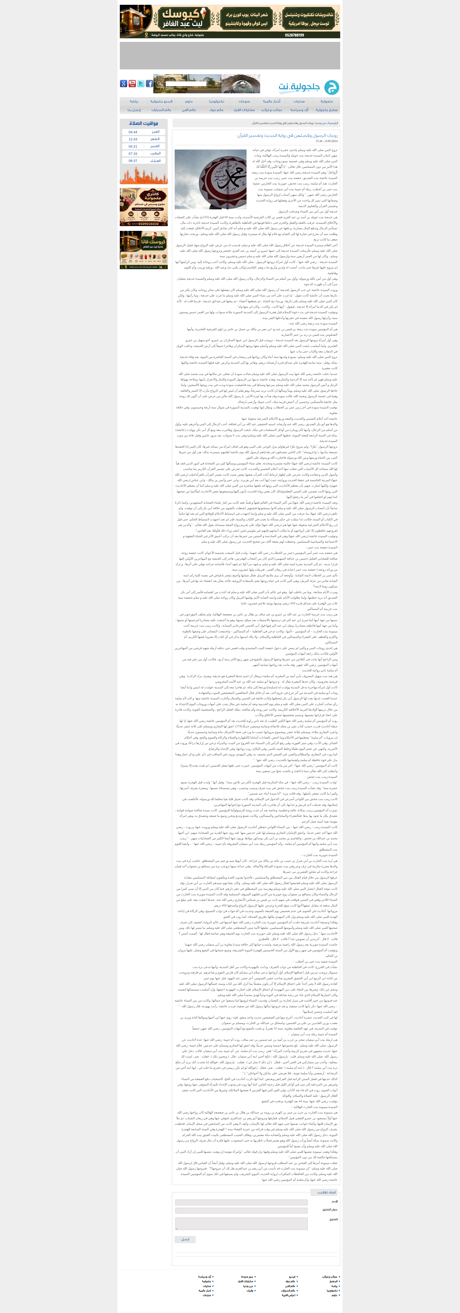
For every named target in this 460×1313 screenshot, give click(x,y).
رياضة (334, 1286)
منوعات (207, 1295)
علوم (334, 1295)
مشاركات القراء (245, 1281)
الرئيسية (333, 123)
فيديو (292, 1276)
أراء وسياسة (204, 1276)
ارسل (185, 1239)
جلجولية (206, 1281)
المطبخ (333, 1281)
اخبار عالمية (205, 1290)
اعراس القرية (288, 1295)
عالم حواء (290, 1281)
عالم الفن (290, 1286)
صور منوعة (247, 1276)
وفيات (250, 1290)
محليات (207, 1286)
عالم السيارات (288, 1290)
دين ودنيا (321, 123)
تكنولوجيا (332, 1290)
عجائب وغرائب (329, 1276)
